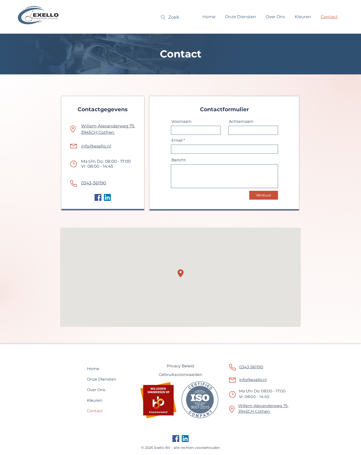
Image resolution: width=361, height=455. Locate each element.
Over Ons (96, 389)
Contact (95, 411)
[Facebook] (98, 197)
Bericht (178, 160)
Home (93, 368)
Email (176, 140)
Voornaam (181, 122)
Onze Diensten (101, 379)
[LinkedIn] (107, 197)
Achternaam (241, 122)
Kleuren (94, 400)
